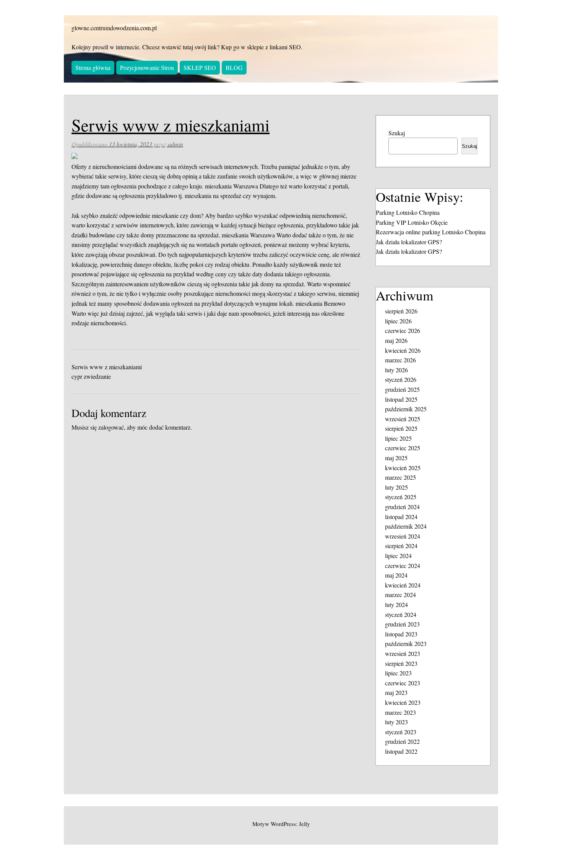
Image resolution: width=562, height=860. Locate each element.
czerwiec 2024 (402, 565)
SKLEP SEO (200, 67)
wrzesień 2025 (402, 419)
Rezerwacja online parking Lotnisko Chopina (431, 232)
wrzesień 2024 (402, 536)
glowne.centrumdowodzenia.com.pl (114, 28)
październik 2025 (406, 409)
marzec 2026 (400, 360)
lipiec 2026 (398, 321)
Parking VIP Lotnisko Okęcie (412, 222)
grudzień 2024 (402, 507)
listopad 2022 (401, 751)
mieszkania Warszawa (231, 186)
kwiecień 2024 (403, 585)
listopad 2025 (401, 399)
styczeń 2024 (400, 614)
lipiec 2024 (398, 556)
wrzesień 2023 (402, 653)
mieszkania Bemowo (320, 303)
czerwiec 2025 (402, 448)
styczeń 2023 (400, 732)
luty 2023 (396, 722)
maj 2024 (396, 575)
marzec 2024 (400, 595)
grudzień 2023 (402, 624)
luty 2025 (396, 487)
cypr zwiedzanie (91, 376)
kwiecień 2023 (403, 702)
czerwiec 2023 (402, 683)
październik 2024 (406, 526)
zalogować (111, 427)
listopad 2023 (401, 634)
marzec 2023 (400, 712)
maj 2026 (396, 340)
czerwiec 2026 (402, 330)
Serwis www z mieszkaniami (106, 367)
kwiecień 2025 (403, 468)
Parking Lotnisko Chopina (408, 212)
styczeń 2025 (400, 497)
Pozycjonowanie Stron (147, 67)
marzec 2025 (400, 477)
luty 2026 (396, 370)
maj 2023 (396, 692)
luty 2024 (396, 604)
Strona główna (92, 67)
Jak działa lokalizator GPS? (409, 242)
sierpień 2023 (401, 663)
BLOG (234, 67)
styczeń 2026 (400, 379)
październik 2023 (406, 643)
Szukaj (396, 133)
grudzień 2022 (402, 741)
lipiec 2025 (398, 438)
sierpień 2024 (401, 546)
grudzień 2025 (402, 389)
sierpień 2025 (401, 428)
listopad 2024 (401, 517)
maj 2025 (396, 458)
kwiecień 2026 (403, 350)
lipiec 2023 (398, 673)
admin (175, 144)
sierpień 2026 (401, 311)
